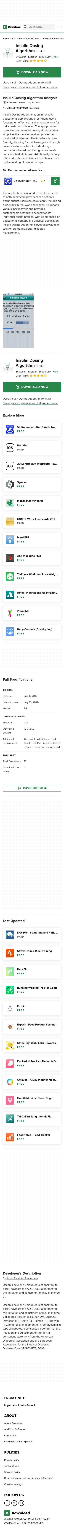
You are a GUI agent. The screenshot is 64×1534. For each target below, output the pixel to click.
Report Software (35, 787)
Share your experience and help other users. (30, 87)
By (33, 56)
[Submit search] (25, 27)
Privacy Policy (11, 1459)
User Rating (22, 60)
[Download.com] (11, 27)
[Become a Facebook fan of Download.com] (7, 1503)
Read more (34, 108)
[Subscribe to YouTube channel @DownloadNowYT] (21, 1503)
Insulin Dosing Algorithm (31, 48)
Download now (35, 72)
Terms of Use (11, 1465)
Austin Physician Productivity (22, 1278)
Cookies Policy (12, 1472)
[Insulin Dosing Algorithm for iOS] (8, 53)
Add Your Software (14, 1429)
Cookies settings (13, 1484)
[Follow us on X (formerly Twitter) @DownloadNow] (14, 1503)
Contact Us (10, 1435)
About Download (13, 1423)
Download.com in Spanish (18, 1441)
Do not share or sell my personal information (28, 1478)
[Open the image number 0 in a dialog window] (18, 320)
